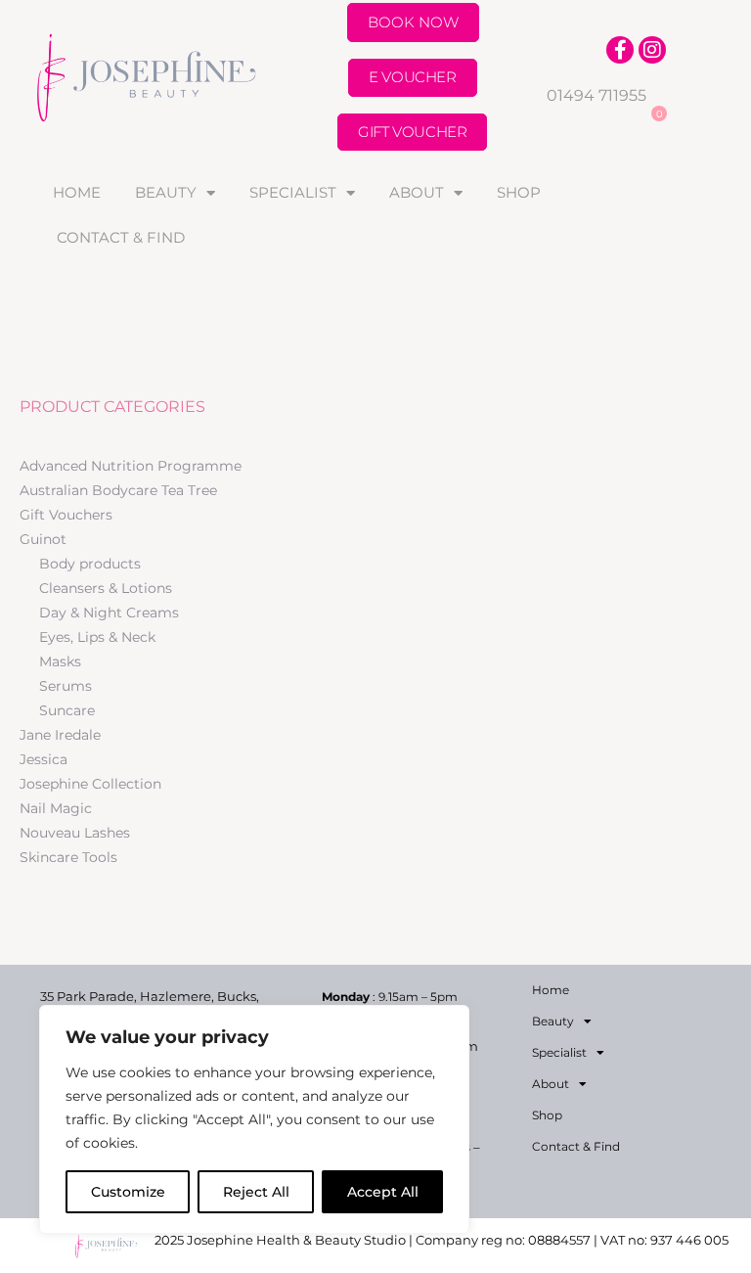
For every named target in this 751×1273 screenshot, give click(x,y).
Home (77, 192)
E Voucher (412, 77)
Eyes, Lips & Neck (97, 637)
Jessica (43, 759)
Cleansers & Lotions (105, 588)
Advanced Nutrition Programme (131, 466)
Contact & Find (121, 237)
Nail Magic (56, 808)
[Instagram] (652, 50)
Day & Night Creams (109, 612)
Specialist (292, 192)
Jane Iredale (60, 735)
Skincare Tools (68, 857)
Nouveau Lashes (75, 832)
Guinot (43, 539)
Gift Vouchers (66, 514)
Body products (90, 563)
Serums (65, 686)
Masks (60, 661)
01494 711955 (596, 95)
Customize (128, 1192)
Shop (519, 192)
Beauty (166, 192)
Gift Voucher (412, 131)
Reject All (256, 1192)
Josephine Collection (90, 784)
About (416, 192)
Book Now (413, 22)
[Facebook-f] (620, 50)
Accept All (383, 1192)
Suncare (67, 710)
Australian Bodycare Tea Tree (118, 490)
